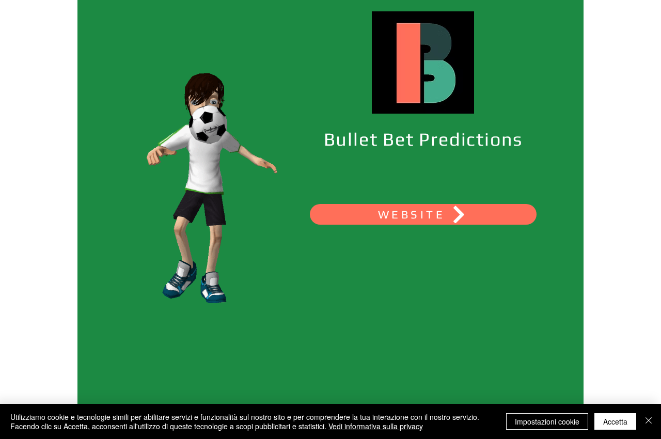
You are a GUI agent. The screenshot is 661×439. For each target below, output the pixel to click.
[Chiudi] (648, 421)
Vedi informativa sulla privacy (375, 426)
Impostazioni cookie (547, 421)
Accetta (615, 421)
